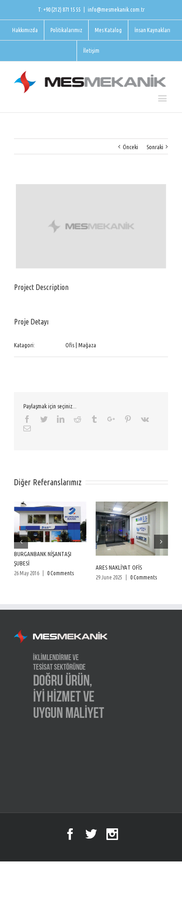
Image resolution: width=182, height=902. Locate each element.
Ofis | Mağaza (80, 345)
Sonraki (155, 147)
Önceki (130, 147)
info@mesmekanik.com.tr (116, 10)
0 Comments (60, 573)
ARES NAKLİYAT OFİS (119, 567)
